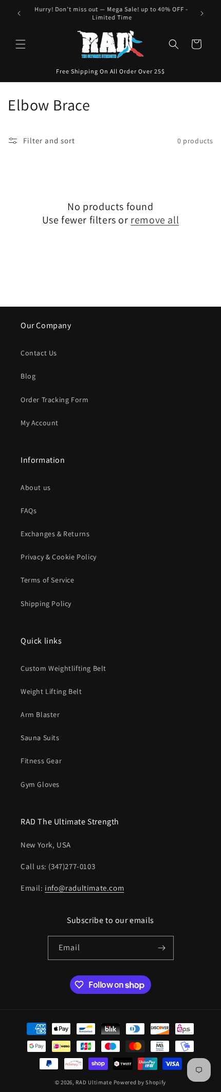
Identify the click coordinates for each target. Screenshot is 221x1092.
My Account (40, 422)
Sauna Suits (40, 737)
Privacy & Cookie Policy (59, 556)
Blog (28, 376)
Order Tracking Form (54, 399)
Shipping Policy (46, 603)
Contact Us (39, 352)
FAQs (28, 510)
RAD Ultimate (94, 1082)
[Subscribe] (162, 948)
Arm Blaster (40, 714)
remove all (155, 220)
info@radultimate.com (84, 888)
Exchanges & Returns (55, 533)
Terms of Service (48, 580)
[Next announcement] (202, 13)
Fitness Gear (41, 760)
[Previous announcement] (19, 13)
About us (36, 487)
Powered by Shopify (140, 1082)
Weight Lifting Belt (51, 691)
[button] (20, 44)
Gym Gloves (40, 784)
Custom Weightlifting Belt (63, 668)
